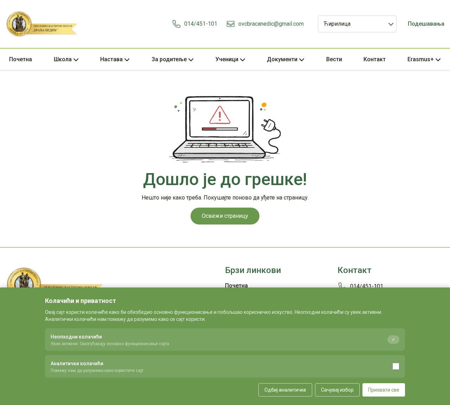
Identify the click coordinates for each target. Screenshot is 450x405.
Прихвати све (383, 390)
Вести (334, 59)
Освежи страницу (225, 216)
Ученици (227, 59)
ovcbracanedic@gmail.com (271, 23)
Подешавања (426, 23)
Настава (111, 59)
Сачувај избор (337, 390)
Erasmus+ (420, 59)
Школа (63, 59)
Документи (282, 59)
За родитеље (169, 59)
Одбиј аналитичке (285, 390)
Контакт (375, 59)
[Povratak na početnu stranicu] (42, 24)
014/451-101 (200, 23)
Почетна (20, 59)
